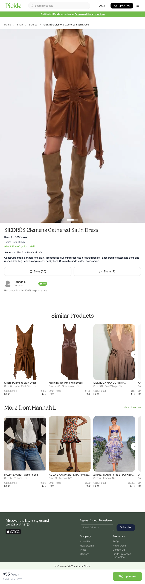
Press (83, 549)
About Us (85, 541)
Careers (84, 554)
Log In (102, 5)
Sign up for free (121, 5)
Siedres (33, 24)
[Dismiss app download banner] (141, 14)
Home (7, 24)
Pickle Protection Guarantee (122, 556)
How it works (87, 545)
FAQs (116, 541)
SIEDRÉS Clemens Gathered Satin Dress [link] (66, 24)
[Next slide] (134, 354)
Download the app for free (90, 14)
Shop (20, 24)
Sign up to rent (127, 576)
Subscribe (125, 527)
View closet (130, 407)
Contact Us (119, 549)
